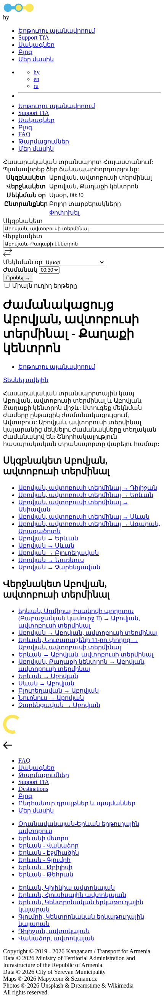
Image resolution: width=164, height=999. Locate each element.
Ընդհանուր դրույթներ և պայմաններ (76, 803)
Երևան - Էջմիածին (48, 852)
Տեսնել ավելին (25, 380)
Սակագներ (36, 44)
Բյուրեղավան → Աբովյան (58, 690)
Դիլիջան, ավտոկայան (54, 931)
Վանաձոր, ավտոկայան (56, 938)
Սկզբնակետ (23, 221)
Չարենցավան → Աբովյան (59, 705)
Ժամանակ (21, 269)
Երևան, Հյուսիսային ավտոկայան (72, 895)
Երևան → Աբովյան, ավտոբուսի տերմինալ (85, 654)
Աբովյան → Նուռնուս (51, 560)
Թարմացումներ (43, 141)
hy (37, 72)
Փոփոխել (64, 212)
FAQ (24, 134)
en (36, 79)
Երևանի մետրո (43, 838)
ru (36, 86)
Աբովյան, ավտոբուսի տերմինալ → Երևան (85, 495)
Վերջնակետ (22, 236)
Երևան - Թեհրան (45, 874)
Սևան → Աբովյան (46, 683)
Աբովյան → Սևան (46, 545)
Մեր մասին (36, 59)
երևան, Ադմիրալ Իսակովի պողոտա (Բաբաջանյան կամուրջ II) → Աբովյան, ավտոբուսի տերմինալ (79, 618)
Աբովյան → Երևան (48, 538)
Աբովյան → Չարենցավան (59, 567)
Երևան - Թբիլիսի (45, 867)
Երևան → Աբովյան (48, 676)
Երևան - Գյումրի (44, 860)
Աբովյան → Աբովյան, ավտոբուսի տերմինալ (88, 632)
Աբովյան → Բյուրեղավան (58, 553)
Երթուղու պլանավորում (56, 30)
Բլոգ (25, 52)
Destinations (33, 788)
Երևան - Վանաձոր (48, 845)
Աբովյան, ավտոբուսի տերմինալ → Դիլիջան (87, 487)
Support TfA (33, 37)
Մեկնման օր (23, 262)
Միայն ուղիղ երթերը (44, 285)
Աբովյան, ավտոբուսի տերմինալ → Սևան (84, 516)
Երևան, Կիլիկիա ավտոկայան (66, 887)
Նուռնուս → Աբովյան (51, 698)
